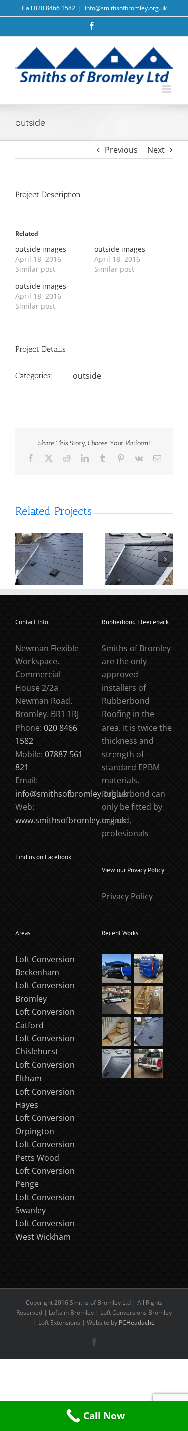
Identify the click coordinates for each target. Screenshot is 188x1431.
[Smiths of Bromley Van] (149, 1063)
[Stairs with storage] (117, 1031)
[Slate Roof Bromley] (149, 1031)
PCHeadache (137, 1322)
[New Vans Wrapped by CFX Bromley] (117, 968)
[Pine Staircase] (149, 1000)
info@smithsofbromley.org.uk (126, 8)
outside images (40, 249)
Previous (121, 149)
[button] (22, 559)
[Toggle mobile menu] (167, 89)
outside (87, 375)
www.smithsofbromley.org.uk (70, 820)
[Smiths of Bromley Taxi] (117, 1000)
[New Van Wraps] (149, 968)
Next (156, 149)
